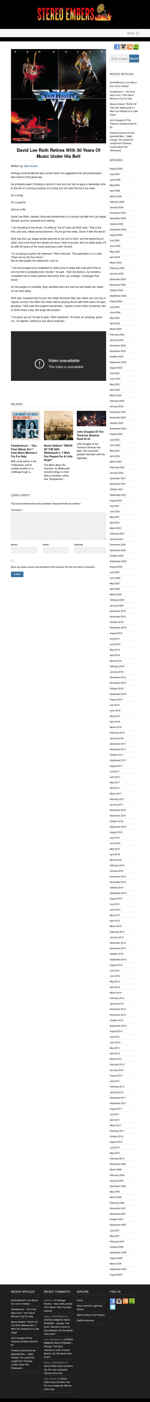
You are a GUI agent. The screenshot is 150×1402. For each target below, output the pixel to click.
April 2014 (115, 987)
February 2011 (117, 1130)
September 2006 (118, 1252)
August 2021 (116, 500)
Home (80, 1300)
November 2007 (118, 1213)
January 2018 (116, 738)
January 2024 (116, 339)
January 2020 (116, 605)
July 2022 (114, 439)
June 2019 (115, 644)
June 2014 (115, 975)
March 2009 (116, 1169)
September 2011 (118, 1103)
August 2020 (116, 566)
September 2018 (118, 693)
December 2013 (118, 1009)
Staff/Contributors (85, 1320)
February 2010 (117, 1158)
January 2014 (116, 1003)
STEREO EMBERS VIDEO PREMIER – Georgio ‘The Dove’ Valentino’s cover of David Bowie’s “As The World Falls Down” (58, 1326)
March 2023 (116, 395)
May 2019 (115, 649)
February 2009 (117, 1175)
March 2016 (116, 859)
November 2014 (118, 948)
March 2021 (116, 528)
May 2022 (115, 450)
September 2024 (118, 295)
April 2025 (115, 257)
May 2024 (115, 317)
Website (78, 544)
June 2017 (115, 776)
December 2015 (118, 876)
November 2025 (118, 218)
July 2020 (114, 572)
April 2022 (115, 456)
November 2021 (118, 483)
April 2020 (115, 588)
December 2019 (118, 610)
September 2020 (118, 561)
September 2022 (118, 428)
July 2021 (114, 505)
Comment (17, 510)
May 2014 (115, 981)
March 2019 (116, 660)
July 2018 (114, 704)
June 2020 (115, 577)
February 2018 (117, 732)
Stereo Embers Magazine (42, 33)
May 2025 (115, 251)
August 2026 (116, 168)
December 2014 (118, 942)
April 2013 (115, 1053)
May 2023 (115, 384)
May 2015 (115, 915)
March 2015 (116, 926)
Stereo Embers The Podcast (91, 1314)
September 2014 (118, 959)
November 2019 (118, 616)
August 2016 (116, 832)
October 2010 (116, 1136)
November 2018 (118, 682)
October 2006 (116, 1246)
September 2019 (118, 627)
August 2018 (116, 699)
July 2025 (114, 240)
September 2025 (118, 229)
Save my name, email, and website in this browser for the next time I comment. (53, 567)
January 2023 (116, 406)
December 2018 (118, 677)
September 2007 (118, 1224)
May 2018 (115, 716)
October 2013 (116, 1020)
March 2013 (116, 1058)
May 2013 (115, 1047)
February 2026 (117, 201)
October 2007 (116, 1219)
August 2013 (116, 1031)
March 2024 (116, 328)
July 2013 (114, 1036)
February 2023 (117, 400)
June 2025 (115, 245)
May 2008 (115, 1191)
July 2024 (114, 306)
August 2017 (116, 765)
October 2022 (116, 422)
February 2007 (117, 1241)
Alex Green (31, 166)
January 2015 (116, 937)
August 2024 (116, 301)
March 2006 (116, 1263)
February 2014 (117, 998)
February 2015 (117, 931)
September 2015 (118, 892)
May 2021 (115, 516)
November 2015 (118, 881)
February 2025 (117, 268)
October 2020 (116, 555)
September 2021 (118, 494)
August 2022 (116, 433)
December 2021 (118, 478)
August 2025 (116, 234)
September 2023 (118, 362)
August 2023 (116, 367)
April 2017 (115, 787)
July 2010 (114, 1147)
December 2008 (118, 1186)
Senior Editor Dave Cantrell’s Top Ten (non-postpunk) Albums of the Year (58, 1369)
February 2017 (117, 799)
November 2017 (118, 749)
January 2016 (116, 870)
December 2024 (118, 279)
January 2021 (116, 539)
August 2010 (116, 1141)
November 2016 (118, 815)
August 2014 (116, 964)
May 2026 (115, 185)
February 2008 (117, 1202)
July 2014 (114, 970)
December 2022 (118, 411)
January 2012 (116, 1092)
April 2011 (115, 1119)
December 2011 (118, 1097)
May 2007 (115, 1235)
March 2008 (116, 1197)
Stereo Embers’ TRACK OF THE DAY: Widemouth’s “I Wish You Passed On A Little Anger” (58, 453)
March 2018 (116, 727)
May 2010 (115, 1152)
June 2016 (115, 843)
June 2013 (115, 1042)
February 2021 (117, 533)
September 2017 (118, 760)
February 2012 (117, 1086)
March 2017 (116, 793)
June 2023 (115, 378)
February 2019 (117, 666)
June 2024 (115, 312)
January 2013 (116, 1070)
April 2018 (115, 721)
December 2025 (118, 212)
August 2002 (116, 1274)
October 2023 (116, 356)
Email (46, 544)
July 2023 (114, 373)
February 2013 (117, 1064)
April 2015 (115, 920)
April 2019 (115, 655)
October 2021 (116, 489)
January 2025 (116, 273)
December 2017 (118, 743)
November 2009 (118, 1163)
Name (15, 544)
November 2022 (118, 417)
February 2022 (117, 467)
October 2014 (116, 953)
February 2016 (117, 865)
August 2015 (116, 898)
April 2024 (115, 323)
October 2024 (116, 290)
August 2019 (116, 633)
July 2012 (114, 1080)
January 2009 (116, 1180)
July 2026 (114, 174)
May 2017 (115, 782)
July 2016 (114, 837)
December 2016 (118, 810)
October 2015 (116, 887)
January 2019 (116, 671)
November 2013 (118, 1014)
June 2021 (115, 511)
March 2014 (116, 992)
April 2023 (115, 389)
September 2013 (118, 1025)
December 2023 (118, 345)
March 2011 (116, 1125)
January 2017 (116, 804)
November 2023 (118, 350)
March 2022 (116, 461)
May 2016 (115, 848)
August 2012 (116, 1075)
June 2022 (115, 445)
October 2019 (116, 621)
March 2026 (116, 196)
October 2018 (116, 688)
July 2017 (114, 771)
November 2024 (118, 284)
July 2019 (114, 638)
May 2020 (115, 583)
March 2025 (116, 262)
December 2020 (118, 544)
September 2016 (118, 826)
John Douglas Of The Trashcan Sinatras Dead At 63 (90, 435)
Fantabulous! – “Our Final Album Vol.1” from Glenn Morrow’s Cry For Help (24, 451)
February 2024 (117, 334)
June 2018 (115, 710)
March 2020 (116, 594)
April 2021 (115, 522)
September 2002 (118, 1269)
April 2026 (115, 190)
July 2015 (114, 904)
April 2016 (115, 854)
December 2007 (118, 1208)
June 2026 (115, 179)
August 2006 (116, 1258)
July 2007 (114, 1230)
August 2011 (116, 1108)
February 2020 (117, 599)
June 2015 (115, 909)
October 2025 (116, 223)
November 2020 (118, 550)
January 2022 (116, 472)
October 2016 (116, 821)
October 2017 (116, 754)
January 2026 (116, 207)
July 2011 (114, 1114)
